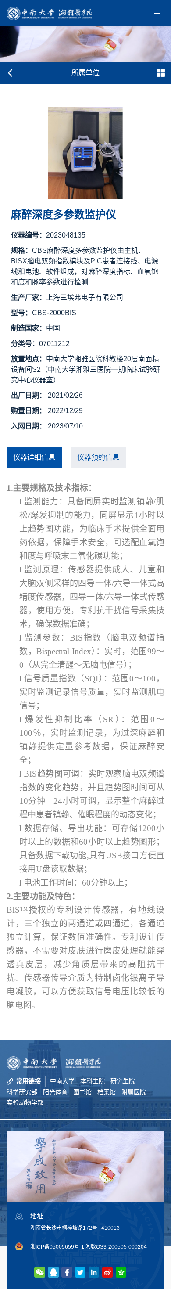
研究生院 (122, 1080)
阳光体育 (55, 1091)
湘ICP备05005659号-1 (57, 1247)
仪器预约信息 (98, 457)
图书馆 (82, 1091)
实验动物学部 (25, 1102)
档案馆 (106, 1091)
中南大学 (62, 1080)
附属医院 (133, 1091)
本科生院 (92, 1080)
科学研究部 (22, 1091)
